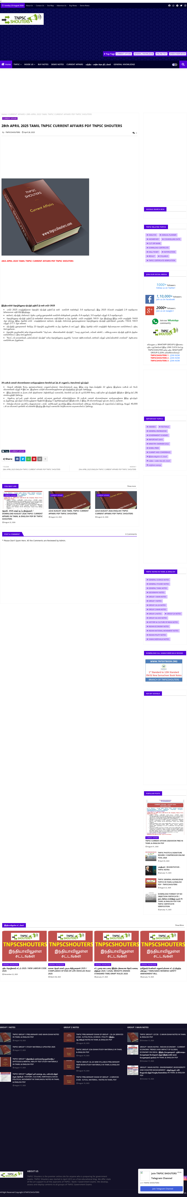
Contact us (40, 5)
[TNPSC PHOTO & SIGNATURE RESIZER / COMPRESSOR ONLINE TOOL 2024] (150, 856)
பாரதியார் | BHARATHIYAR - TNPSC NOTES (169, 868)
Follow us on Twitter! (165, 288)
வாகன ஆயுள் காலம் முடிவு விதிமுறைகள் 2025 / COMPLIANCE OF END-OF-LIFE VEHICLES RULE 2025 (69, 971)
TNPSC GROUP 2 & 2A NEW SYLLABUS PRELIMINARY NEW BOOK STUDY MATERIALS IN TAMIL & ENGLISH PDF (98, 1064)
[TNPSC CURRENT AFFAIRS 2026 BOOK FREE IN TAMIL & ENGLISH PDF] (165, 817)
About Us (29, 5)
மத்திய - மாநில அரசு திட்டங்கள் (98, 64)
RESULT (152, 256)
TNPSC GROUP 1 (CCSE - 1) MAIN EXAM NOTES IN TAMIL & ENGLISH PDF (163, 1035)
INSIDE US (28, 64)
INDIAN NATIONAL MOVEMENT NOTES (163, 631)
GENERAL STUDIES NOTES (159, 584)
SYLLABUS (164, 256)
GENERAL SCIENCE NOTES (159, 580)
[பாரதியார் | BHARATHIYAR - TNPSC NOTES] (150, 870)
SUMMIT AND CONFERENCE (159, 452)
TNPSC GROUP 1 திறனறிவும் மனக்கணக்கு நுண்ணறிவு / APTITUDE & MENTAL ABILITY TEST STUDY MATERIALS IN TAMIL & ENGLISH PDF (35, 1061)
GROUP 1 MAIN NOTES (157, 597)
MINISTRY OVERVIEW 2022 (159, 444)
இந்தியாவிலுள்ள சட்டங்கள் (158, 456)
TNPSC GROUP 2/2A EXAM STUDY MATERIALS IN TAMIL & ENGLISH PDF (99, 1050)
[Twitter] (22, 459)
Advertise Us (62, 5)
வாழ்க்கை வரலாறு (155, 465)
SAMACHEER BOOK (178, 53)
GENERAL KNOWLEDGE (143, 53)
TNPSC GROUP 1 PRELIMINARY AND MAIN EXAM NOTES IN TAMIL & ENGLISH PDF (36, 1035)
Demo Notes (85, 5)
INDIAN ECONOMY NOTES (159, 626)
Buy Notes (73, 5)
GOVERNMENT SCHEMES (158, 435)
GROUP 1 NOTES (155, 601)
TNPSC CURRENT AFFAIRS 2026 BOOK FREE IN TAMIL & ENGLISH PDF (164, 841)
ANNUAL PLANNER (169, 235)
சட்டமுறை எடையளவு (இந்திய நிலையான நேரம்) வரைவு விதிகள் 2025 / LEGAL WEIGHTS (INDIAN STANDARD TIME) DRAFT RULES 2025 (116, 971)
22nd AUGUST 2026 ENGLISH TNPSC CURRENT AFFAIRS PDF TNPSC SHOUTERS (114, 512)
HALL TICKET (154, 252)
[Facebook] (17, 459)
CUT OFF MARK (154, 243)
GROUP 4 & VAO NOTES (158, 618)
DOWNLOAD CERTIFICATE (159, 248)
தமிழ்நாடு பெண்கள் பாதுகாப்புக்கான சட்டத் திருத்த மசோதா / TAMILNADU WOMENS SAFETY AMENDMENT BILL (160, 971)
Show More (179, 925)
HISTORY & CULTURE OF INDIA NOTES (163, 622)
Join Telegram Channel (162, 1188)
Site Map (50, 5)
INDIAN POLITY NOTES (157, 635)
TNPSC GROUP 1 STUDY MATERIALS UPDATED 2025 (34, 1047)
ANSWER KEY (154, 239)
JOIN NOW (175, 355)
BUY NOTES (43, 64)
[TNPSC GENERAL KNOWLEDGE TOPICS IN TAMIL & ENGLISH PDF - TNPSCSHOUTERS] (150, 883)
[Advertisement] (137, 30)
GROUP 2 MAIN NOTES (157, 609)
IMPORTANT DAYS (156, 439)
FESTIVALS (165, 427)
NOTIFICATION (169, 252)
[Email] (39, 459)
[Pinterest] (34, 459)
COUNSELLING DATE (172, 239)
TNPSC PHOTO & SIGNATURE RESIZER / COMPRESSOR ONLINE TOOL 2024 (171, 855)
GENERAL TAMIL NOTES (158, 588)
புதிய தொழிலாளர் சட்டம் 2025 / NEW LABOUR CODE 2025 (24, 969)
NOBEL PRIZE (154, 448)
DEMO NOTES (57, 64)
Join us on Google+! (165, 311)
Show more (131, 486)
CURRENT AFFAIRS (123, 53)
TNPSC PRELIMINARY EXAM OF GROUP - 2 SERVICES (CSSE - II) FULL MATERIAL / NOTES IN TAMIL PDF (97, 1078)
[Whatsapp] (28, 459)
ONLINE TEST (161, 53)
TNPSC (17, 64)
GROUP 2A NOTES (174, 614)
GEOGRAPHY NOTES (156, 592)
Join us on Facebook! (165, 299)
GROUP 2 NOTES (155, 614)
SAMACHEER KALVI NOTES (159, 639)
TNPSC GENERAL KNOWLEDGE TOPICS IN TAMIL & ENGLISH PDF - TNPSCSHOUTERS (170, 882)
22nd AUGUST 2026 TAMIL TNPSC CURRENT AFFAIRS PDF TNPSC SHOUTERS (69, 512)
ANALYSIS (152, 235)
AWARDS (152, 427)
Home (8, 64)
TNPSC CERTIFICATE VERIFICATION (162, 260)
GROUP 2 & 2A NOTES (157, 605)
